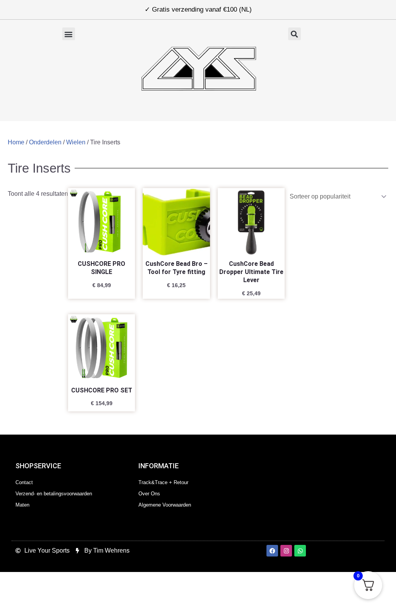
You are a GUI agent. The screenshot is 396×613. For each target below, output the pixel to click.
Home (16, 142)
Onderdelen (45, 142)
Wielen (75, 142)
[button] (68, 33)
